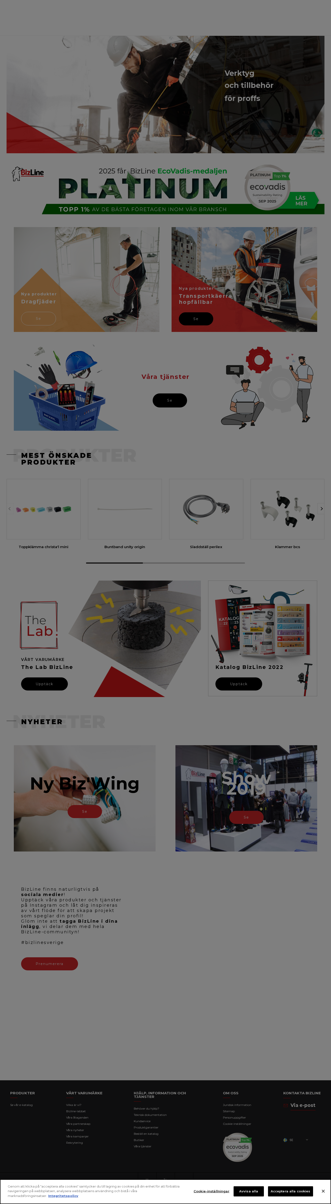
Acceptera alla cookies (290, 1191)
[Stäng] (323, 1191)
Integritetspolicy (63, 1196)
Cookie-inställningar (211, 1191)
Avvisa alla (248, 1191)
